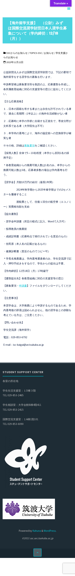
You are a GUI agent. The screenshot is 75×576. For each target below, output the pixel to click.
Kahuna (36, 530)
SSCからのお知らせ (17, 53)
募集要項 (29, 145)
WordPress (50, 530)
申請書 (23, 285)
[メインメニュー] (68, 8)
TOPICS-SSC (35, 53)
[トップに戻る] (37, 553)
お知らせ (49, 53)
